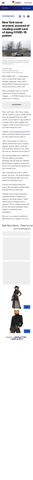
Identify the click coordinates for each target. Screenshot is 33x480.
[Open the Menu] (3, 2)
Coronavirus (8, 16)
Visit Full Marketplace (22, 228)
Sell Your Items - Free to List (17, 225)
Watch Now (27, 2)
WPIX (18, 219)
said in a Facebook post (16, 131)
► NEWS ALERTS (16, 339)
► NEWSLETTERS (19, 337)
